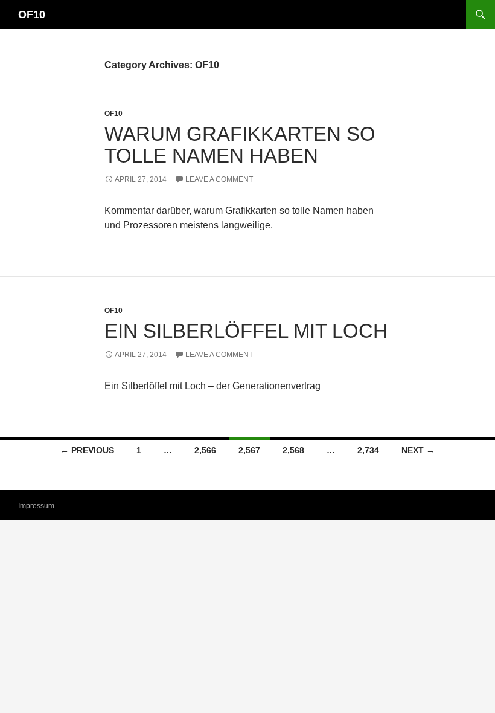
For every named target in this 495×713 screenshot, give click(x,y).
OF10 (31, 14)
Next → (418, 450)
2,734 (368, 450)
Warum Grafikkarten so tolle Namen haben (239, 145)
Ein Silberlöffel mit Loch (246, 331)
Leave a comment (219, 179)
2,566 (205, 450)
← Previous (87, 450)
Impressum (36, 506)
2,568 (293, 450)
